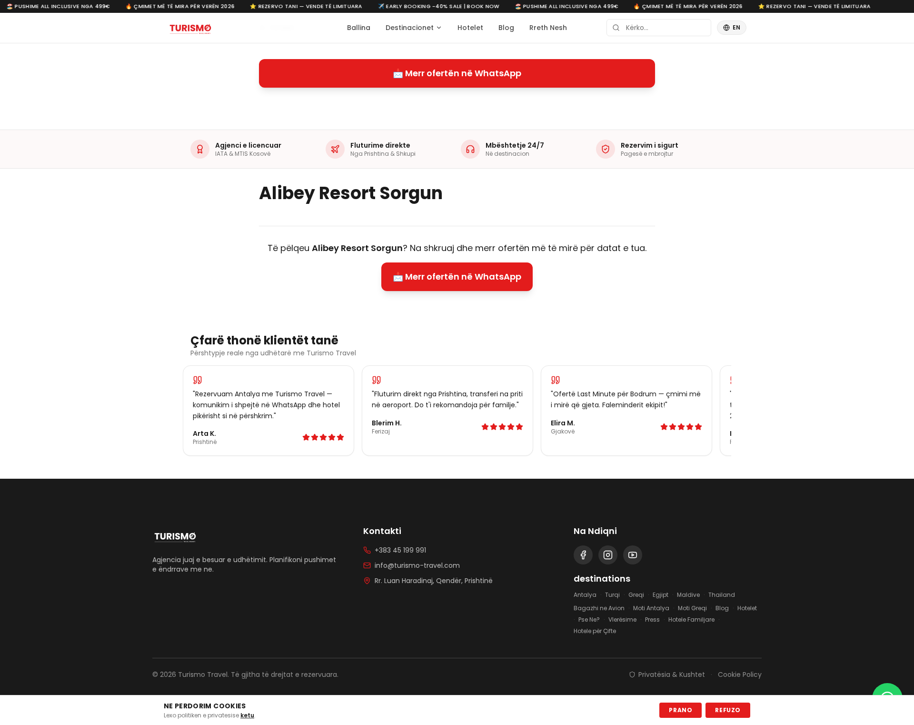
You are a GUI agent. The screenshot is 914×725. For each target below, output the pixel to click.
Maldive (688, 595)
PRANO (680, 710)
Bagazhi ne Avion (599, 608)
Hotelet (470, 27)
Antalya (585, 595)
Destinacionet (410, 27)
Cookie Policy (740, 674)
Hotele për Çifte (595, 631)
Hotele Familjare (691, 620)
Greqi (636, 595)
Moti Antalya (651, 608)
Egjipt (660, 595)
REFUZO (728, 710)
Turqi (612, 595)
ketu (247, 715)
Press (652, 620)
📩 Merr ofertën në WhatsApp (457, 73)
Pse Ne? (589, 620)
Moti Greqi (692, 608)
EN (736, 27)
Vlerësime (622, 620)
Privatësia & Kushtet (671, 674)
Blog (506, 27)
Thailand (721, 595)
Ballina (358, 27)
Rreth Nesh (548, 27)
